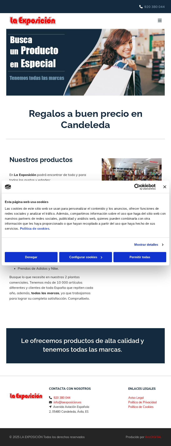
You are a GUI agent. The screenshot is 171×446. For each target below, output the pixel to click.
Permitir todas (140, 257)
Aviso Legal (136, 398)
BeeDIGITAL (153, 437)
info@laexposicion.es (67, 402)
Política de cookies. (35, 228)
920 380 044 (154, 7)
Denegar (31, 257)
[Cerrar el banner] (164, 186)
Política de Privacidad (142, 402)
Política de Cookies (140, 407)
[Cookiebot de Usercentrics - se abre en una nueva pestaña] (137, 187)
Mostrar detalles (146, 244)
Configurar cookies (83, 257)
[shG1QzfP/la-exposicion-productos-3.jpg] (132, 179)
